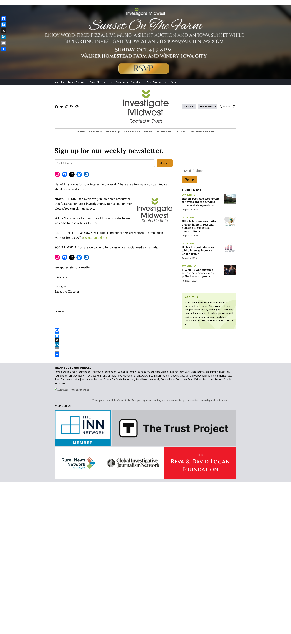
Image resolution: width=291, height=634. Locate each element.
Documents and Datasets (138, 131)
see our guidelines (95, 238)
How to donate (207, 106)
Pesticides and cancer (203, 131)
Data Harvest (163, 131)
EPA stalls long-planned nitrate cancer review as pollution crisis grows (198, 273)
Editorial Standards (76, 82)
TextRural (181, 131)
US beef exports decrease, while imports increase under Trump (199, 250)
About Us (59, 82)
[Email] (114, 349)
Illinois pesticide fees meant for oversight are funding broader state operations (200, 202)
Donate (81, 131)
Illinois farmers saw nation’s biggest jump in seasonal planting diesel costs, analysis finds (201, 226)
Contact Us (175, 82)
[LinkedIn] (114, 344)
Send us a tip (112, 131)
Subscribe (189, 106)
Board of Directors (98, 82)
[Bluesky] (114, 335)
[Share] (114, 354)
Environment (189, 195)
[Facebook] (114, 330)
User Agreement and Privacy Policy (126, 82)
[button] (145, 42)
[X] (114, 340)
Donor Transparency (156, 82)
